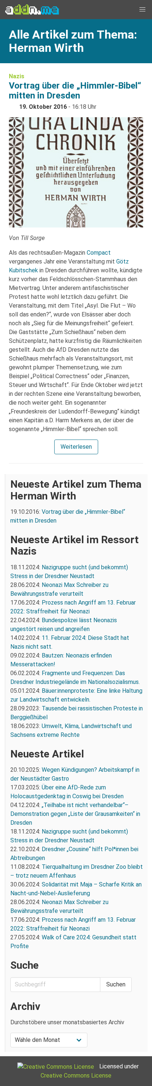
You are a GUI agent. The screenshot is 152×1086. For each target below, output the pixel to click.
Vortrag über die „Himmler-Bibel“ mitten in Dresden (75, 90)
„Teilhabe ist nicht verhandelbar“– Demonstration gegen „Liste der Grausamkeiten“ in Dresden (75, 814)
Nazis (16, 76)
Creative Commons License (76, 1075)
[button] (142, 9)
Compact (99, 252)
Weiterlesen (76, 446)
